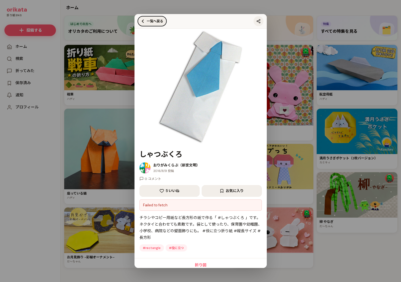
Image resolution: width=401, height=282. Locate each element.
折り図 (200, 264)
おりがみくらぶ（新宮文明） (176, 165)
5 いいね (172, 190)
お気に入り (235, 190)
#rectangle (152, 248)
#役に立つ (176, 248)
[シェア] (258, 21)
